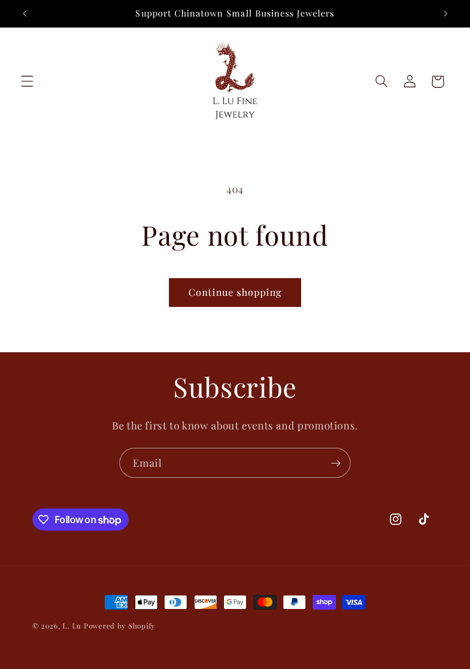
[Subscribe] (336, 463)
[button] (27, 81)
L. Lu (71, 625)
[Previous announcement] (24, 13)
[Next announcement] (445, 13)
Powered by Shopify (119, 625)
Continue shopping (235, 291)
